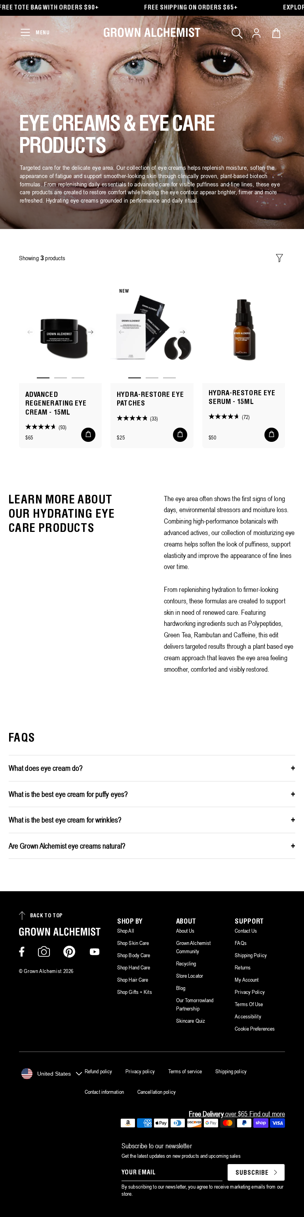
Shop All (125, 931)
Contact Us (246, 931)
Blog (180, 988)
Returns (243, 967)
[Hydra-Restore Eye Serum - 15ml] (243, 331)
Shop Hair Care (132, 980)
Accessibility (248, 1016)
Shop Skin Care (133, 943)
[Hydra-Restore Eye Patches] (151, 331)
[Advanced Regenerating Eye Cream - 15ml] (60, 331)
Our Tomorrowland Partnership (195, 1004)
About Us (185, 931)
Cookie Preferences (255, 1028)
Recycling (186, 963)
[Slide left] (30, 332)
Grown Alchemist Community (193, 947)
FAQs (240, 943)
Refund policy (98, 1071)
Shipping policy (231, 1071)
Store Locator (189, 976)
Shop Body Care (133, 955)
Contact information (104, 1092)
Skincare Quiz (190, 1021)
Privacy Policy (249, 992)
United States (54, 1074)
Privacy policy (139, 1071)
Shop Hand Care (133, 967)
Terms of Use (249, 1004)
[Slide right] (90, 332)
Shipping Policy (251, 955)
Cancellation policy (156, 1092)
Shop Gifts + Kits (134, 992)
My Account (246, 980)
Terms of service (185, 1071)
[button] (237, 33)
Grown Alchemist (43, 971)
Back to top (46, 915)
